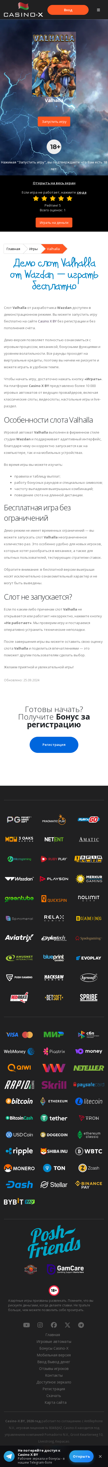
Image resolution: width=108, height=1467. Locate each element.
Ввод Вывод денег (53, 1361)
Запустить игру (54, 121)
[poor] (44, 198)
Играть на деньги (54, 222)
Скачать (53, 1395)
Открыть (81, 1456)
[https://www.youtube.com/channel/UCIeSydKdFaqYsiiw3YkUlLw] (26, 1324)
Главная (13, 248)
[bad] (36, 198)
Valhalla (53, 248)
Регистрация (54, 744)
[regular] (53, 198)
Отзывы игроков (54, 1368)
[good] (61, 198)
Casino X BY (47, 321)
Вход (68, 10)
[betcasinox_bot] (81, 1324)
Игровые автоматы (53, 1341)
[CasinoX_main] (67, 1324)
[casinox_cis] (40, 1324)
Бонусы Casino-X (53, 1348)
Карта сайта (56, 1402)
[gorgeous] (69, 198)
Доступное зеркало (53, 1382)
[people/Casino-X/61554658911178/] (53, 1324)
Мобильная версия (54, 1354)
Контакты (54, 1375)
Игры (33, 248)
